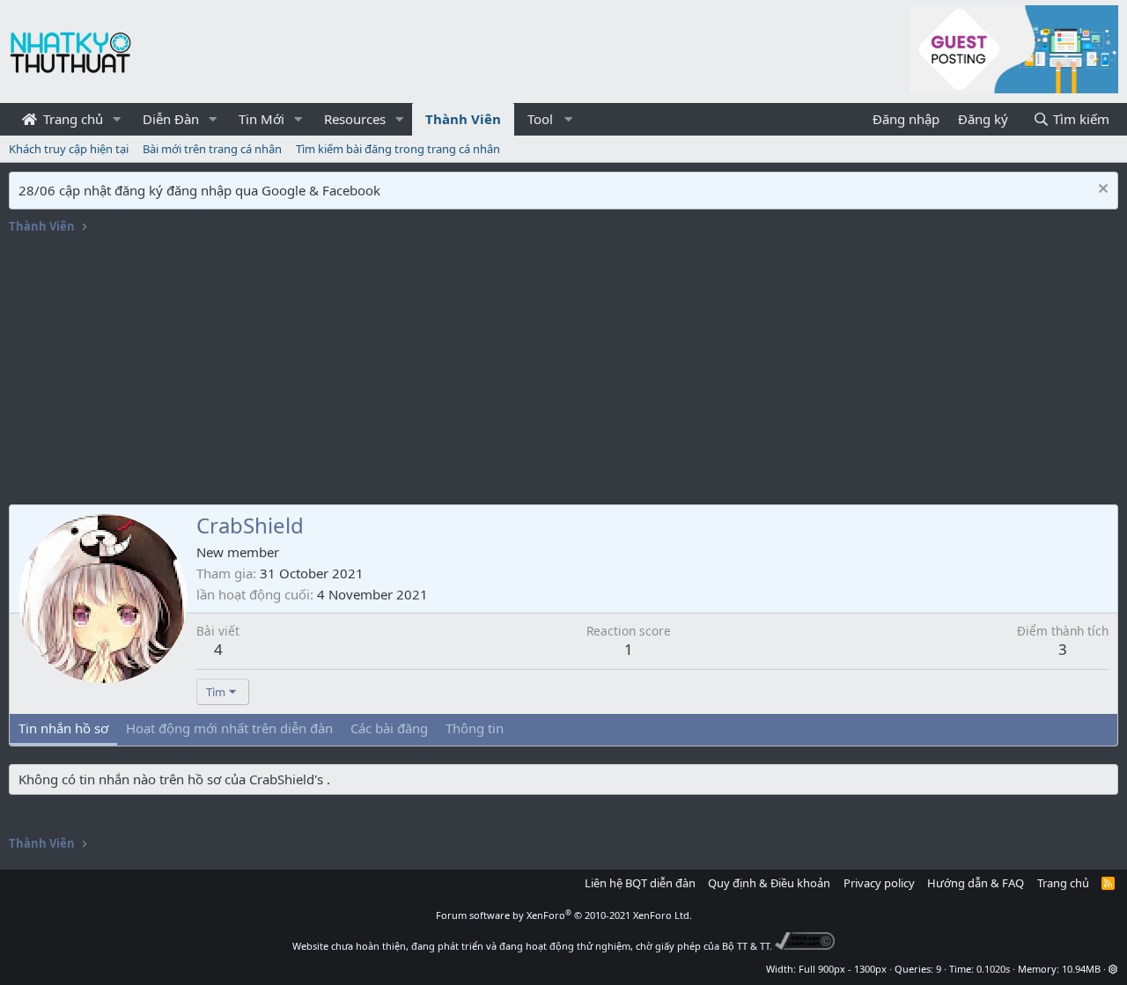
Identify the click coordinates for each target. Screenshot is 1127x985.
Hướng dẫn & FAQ (975, 883)
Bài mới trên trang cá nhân (212, 149)
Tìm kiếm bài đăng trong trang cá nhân (398, 149)
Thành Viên (463, 119)
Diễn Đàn (171, 119)
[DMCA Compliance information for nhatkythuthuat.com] (805, 945)
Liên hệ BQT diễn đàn (640, 883)
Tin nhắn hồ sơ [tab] (63, 728)
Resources (355, 119)
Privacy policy (879, 883)
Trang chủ (71, 119)
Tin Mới (261, 119)
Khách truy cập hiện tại (69, 149)
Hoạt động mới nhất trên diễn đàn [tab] (229, 728)
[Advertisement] (563, 372)
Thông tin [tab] (475, 728)
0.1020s (993, 968)
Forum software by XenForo (564, 915)
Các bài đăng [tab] (389, 728)
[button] (117, 119)
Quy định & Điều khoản (769, 883)
